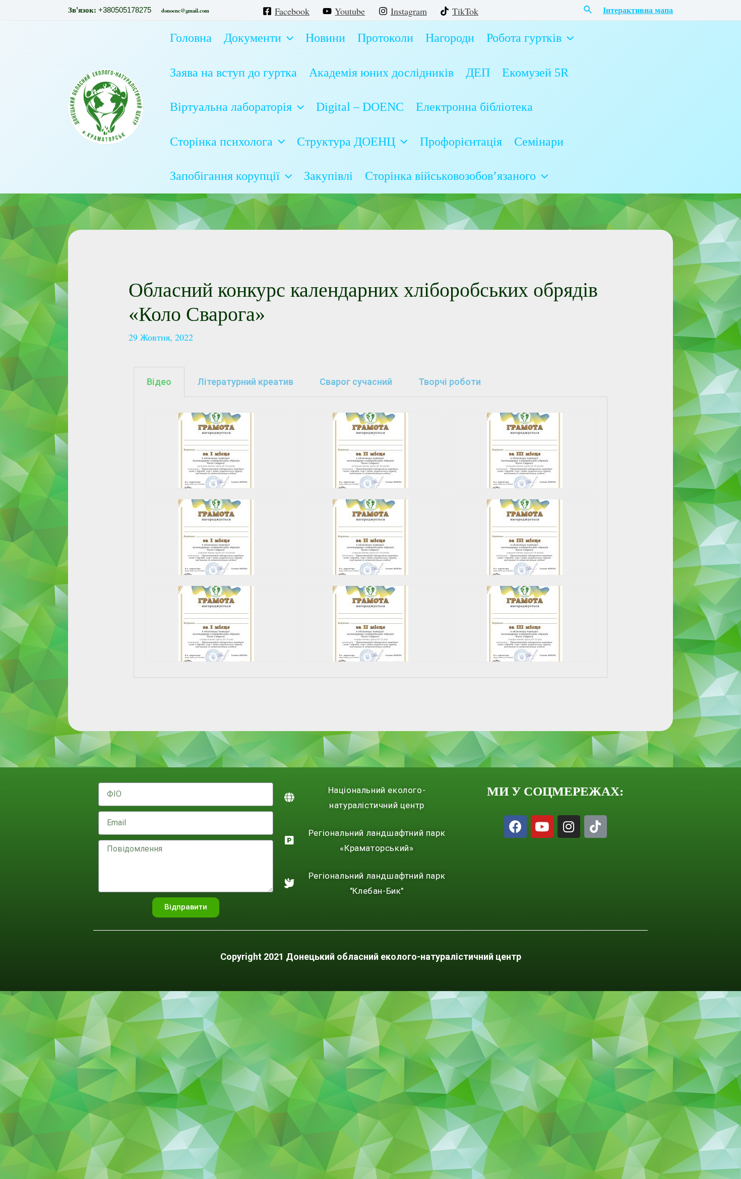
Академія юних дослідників (381, 72)
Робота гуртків (524, 37)
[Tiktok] (595, 826)
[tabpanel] (370, 537)
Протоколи (385, 37)
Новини (325, 37)
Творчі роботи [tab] (449, 381)
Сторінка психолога (221, 141)
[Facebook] (515, 826)
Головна (191, 37)
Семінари (539, 141)
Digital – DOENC (360, 106)
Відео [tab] (159, 381)
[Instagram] (569, 826)
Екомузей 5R (535, 72)
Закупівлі (328, 175)
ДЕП (478, 72)
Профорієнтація (461, 141)
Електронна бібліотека (474, 106)
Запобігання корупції (225, 175)
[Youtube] (542, 826)
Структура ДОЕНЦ (346, 141)
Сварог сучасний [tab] (356, 381)
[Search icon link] (588, 10)
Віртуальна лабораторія (231, 106)
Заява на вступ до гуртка (233, 72)
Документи (252, 37)
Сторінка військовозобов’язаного (450, 175)
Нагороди (449, 37)
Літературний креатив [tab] (245, 381)
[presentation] (287, 37)
